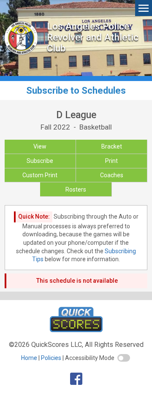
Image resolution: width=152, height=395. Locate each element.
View (39, 146)
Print (111, 160)
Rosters (75, 189)
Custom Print (39, 175)
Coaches (111, 175)
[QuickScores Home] (76, 330)
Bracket (111, 146)
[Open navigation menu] (143, 8)
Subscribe (40, 160)
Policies (51, 357)
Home (29, 357)
